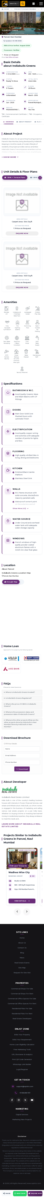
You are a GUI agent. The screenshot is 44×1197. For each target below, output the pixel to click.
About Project (25, 122)
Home (22, 938)
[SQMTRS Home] (4, 3)
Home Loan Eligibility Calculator (22, 1044)
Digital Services (22, 1114)
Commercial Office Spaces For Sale (22, 999)
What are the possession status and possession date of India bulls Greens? (19, 713)
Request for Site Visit (22, 973)
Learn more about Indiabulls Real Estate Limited (21, 825)
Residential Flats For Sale (22, 1008)
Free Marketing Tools (22, 1049)
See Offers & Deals (12, 57)
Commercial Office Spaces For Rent (22, 1003)
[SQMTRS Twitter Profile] (25, 1100)
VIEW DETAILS (20, 901)
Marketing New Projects (22, 1119)
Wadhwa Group (15, 876)
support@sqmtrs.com (24, 1086)
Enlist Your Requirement (22, 1039)
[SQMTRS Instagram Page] (18, 1100)
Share (8, 1193)
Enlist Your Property (22, 1035)
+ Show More (9, 157)
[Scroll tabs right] (40, 178)
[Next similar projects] (27, 911)
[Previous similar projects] (17, 911)
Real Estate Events (22, 963)
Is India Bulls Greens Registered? (19, 698)
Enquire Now (22, 233)
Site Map (22, 968)
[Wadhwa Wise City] (22, 858)
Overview (9, 122)
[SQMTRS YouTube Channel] (32, 1100)
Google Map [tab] (11, 582)
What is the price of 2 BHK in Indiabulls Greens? (20, 705)
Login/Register (22, 1069)
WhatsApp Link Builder (22, 1064)
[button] (35, 3)
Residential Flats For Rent (22, 1014)
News (22, 958)
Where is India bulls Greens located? (20, 692)
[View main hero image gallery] (22, 23)
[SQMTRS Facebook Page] (12, 1100)
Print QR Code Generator (22, 1059)
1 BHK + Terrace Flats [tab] (15, 177)
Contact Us (22, 948)
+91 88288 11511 (24, 1093)
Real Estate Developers (22, 1018)
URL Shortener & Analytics (22, 1054)
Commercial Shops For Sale (22, 989)
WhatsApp (21, 1193)
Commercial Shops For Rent (22, 994)
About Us (22, 943)
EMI (33, 876)
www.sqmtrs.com (34, 1183)
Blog (22, 953)
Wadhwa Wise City (19, 872)
